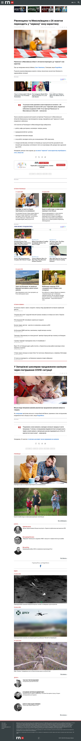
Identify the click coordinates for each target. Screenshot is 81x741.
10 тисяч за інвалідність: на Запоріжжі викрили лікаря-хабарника (33, 358)
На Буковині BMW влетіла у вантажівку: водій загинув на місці (32, 330)
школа (40, 448)
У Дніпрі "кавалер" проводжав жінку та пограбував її (30, 341)
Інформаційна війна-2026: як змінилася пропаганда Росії (37, 549)
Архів (3, 728)
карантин (39, 173)
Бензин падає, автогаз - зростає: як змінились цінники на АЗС (32, 325)
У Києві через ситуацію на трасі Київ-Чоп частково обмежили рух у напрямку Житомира (40, 353)
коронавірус (32, 173)
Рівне (50, 173)
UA (72, 2)
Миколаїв (45, 173)
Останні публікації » (20, 188)
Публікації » (17, 453)
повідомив (19, 413)
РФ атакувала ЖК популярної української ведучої (29, 320)
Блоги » (16, 524)
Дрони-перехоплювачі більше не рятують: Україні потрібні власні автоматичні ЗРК (44, 528)
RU (75, 2)
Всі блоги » (63, 558)
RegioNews (58, 67)
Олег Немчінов (39, 67)
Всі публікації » (62, 521)
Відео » (16, 571)
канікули (52, 448)
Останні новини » (19, 304)
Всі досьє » (63, 715)
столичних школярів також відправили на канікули (43, 439)
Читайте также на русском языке (47, 27)
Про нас (4, 723)
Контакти (4, 724)
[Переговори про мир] (47, 11)
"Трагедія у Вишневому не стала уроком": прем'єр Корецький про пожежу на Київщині (39, 335)
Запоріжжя (46, 448)
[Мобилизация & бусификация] (34, 11)
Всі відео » (64, 674)
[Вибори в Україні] (61, 11)
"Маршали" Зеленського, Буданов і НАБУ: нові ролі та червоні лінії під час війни (43, 538)
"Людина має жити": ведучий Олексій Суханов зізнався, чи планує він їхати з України (39, 314)
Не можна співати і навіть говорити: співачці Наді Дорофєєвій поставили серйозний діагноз (39, 308)
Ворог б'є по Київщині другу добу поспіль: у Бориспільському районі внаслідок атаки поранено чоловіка (39, 346)
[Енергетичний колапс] (20, 11)
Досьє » (16, 677)
